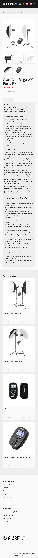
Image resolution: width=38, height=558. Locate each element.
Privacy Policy (7, 497)
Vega (20, 91)
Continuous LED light (9, 515)
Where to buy (7, 484)
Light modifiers (7, 518)
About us (5, 494)
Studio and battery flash (10, 512)
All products (6, 525)
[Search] (11, 4)
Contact (5, 491)
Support (5, 488)
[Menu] (34, 4)
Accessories (6, 521)
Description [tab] (8, 100)
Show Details (26, 322)
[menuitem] (11, 4)
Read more (12, 322)
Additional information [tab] (21, 100)
